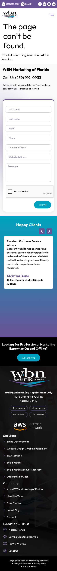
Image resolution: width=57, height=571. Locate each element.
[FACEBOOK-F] (40, 4)
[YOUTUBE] (49, 4)
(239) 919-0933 (12, 4)
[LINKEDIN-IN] (54, 4)
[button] (51, 14)
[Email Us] (23, 4)
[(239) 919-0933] (3, 4)
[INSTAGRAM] (44, 4)
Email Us (28, 4)
